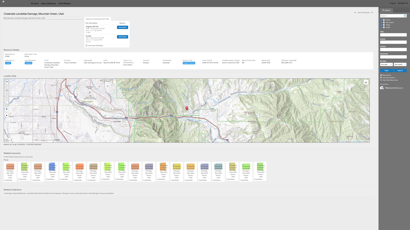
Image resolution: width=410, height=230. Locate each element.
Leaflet (342, 141)
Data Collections (48, 3)
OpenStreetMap (357, 141)
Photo (387, 20)
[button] (186, 108)
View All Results (364, 13)
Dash (36, 3)
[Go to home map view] (6, 109)
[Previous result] (355, 12)
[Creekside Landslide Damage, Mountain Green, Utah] (43, 18)
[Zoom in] (7, 81)
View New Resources (390, 80)
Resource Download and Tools (97, 19)
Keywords (384, 54)
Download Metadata (95, 46)
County (383, 46)
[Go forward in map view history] (6, 112)
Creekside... (9, 180)
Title (382, 32)
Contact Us (403, 3)
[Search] (405, 15)
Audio (387, 27)
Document (389, 22)
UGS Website (64, 3)
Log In (393, 3)
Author (382, 39)
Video (387, 25)
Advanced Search (388, 77)
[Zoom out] (7, 104)
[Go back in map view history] (6, 115)
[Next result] (372, 12)
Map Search (386, 75)
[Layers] (366, 82)
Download (122, 27)
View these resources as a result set (19, 157)
